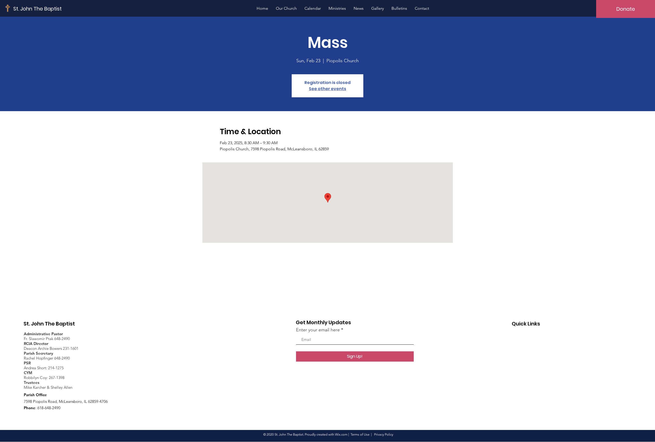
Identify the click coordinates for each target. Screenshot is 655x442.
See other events (327, 89)
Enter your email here (318, 330)
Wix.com (341, 434)
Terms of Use (360, 434)
